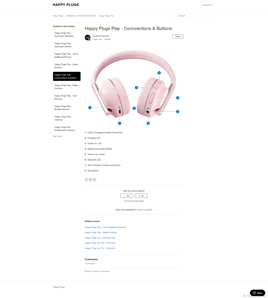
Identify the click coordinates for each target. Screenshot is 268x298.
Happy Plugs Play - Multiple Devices (63, 108)
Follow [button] (177, 36)
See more (57, 136)
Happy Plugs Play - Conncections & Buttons (65, 76)
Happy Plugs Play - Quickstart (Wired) (63, 45)
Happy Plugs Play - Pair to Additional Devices (66, 55)
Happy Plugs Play (106, 15)
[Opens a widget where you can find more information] (257, 293)
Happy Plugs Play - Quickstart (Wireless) (64, 34)
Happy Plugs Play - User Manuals (65, 97)
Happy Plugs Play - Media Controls (66, 87)
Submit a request (144, 209)
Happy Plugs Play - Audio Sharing (66, 66)
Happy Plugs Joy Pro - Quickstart (100, 248)
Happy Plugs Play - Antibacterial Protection (64, 129)
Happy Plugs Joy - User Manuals (100, 237)
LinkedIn (94, 179)
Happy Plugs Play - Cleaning (63, 118)
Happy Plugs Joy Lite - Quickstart (100, 242)
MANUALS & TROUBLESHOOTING (81, 15)
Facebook (86, 179)
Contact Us (207, 4)
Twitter (90, 179)
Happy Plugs (58, 15)
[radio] (126, 196)
